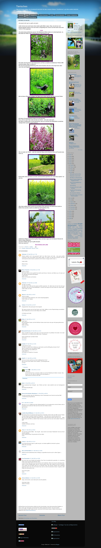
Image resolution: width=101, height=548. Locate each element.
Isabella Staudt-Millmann (28, 413)
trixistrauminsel (72, 74)
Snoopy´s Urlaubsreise (72, 15)
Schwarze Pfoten (73, 108)
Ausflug (69, 223)
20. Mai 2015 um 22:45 (31, 343)
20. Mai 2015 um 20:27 (31, 304)
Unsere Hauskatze (43, 15)
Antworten (24, 265)
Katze (69, 232)
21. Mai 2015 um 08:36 (28, 402)
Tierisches (21, 6)
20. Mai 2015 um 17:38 (35, 269)
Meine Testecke (25, 269)
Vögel (73, 238)
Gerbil (51, 15)
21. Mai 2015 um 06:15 (30, 383)
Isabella (24, 343)
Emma (26, 369)
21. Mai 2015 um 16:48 (37, 450)
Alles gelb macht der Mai (75, 174)
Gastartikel (70, 228)
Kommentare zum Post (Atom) (30, 518)
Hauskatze (70, 230)
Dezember (72, 209)
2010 (70, 154)
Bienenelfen (72, 91)
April (71, 170)
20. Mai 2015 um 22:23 (36, 330)
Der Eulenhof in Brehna (75, 192)
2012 (70, 158)
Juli (71, 199)
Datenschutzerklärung (31, 17)
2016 (70, 211)
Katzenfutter (73, 232)
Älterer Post (61, 515)
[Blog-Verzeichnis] (21, 541)
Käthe (23, 319)
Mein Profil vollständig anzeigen (74, 32)
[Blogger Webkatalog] (23, 537)
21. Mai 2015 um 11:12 (30, 441)
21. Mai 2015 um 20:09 (35, 477)
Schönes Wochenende (77, 117)
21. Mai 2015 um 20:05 (35, 458)
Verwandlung (73, 185)
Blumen (33, 248)
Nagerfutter (80, 232)
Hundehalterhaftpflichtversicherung (73, 231)
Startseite (21, 15)
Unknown (24, 254)
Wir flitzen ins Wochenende (76, 177)
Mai (71, 172)
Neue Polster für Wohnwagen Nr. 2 (77, 76)
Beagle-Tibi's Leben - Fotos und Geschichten (74, 99)
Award (72, 223)
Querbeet (70, 235)
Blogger (57, 544)
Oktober (72, 205)
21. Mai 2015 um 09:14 (39, 413)
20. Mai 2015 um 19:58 (32, 282)
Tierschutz (70, 238)
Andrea (23, 304)
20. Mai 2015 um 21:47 (30, 319)
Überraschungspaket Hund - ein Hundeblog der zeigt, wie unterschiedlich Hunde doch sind (75, 125)
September (72, 203)
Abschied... (76, 135)
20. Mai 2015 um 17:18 (32, 254)
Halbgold (71, 142)
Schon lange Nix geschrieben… (77, 102)
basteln (75, 223)
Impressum (21, 17)
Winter (76, 238)
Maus (77, 232)
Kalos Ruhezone (73, 115)
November (72, 207)
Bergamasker (34, 15)
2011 (70, 156)
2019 (70, 216)
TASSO (81, 236)
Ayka (23, 383)
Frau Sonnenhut (26, 458)
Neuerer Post (22, 515)
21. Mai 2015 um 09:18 (30, 429)
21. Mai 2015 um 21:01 (35, 369)
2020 (70, 218)
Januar (72, 165)
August (72, 201)
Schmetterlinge (70, 236)
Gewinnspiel (79, 228)
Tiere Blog (54, 521)
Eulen (73, 227)
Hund (37, 248)
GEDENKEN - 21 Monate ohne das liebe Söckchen (77, 85)
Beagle (27, 15)
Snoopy (76, 236)
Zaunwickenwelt (73, 134)
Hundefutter (79, 230)
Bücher (69, 227)
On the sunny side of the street (77, 93)
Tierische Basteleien (59, 15)
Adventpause (77, 128)
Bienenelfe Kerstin (26, 330)
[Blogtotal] (21, 534)
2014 (70, 161)
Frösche (80, 227)
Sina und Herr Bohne (27, 450)
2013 (70, 160)
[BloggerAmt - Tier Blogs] (55, 531)
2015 (70, 163)
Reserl (23, 294)
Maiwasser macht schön (75, 175)
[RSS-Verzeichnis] (56, 535)
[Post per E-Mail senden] (36, 246)
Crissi (23, 429)
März (71, 168)
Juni (71, 198)
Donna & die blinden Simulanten (29, 393)
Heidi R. (24, 358)
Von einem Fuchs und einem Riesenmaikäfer (76, 195)
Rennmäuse (80, 235)
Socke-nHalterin (25, 477)
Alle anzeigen (80, 149)
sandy (23, 441)
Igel (81, 231)
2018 (70, 214)
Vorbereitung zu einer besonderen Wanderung (77, 110)
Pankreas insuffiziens (73, 234)
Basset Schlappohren (74, 145)
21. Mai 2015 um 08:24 (43, 393)
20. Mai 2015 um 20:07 (30, 294)
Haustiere (70, 377)
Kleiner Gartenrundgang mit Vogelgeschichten (76, 180)
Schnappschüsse (72, 143)
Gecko (73, 228)
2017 (70, 213)
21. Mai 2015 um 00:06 (31, 358)
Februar (72, 167)
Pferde (81, 234)
